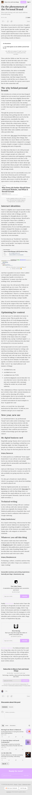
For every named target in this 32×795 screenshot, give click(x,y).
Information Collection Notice (15, 685)
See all (4, 763)
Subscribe (23, 2)
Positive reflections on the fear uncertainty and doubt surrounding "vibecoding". (12, 755)
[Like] (2, 737)
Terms (19, 784)
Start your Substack (12, 788)
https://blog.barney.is (8, 557)
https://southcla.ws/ (8, 519)
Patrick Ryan (9, 603)
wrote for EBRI (16, 100)
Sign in (29, 2)
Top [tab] (3, 725)
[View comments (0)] (7, 21)
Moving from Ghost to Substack (11, 730)
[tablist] (7, 706)
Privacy (15, 784)
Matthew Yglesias (7, 648)
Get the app (23, 788)
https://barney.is (7, 453)
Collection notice (26, 784)
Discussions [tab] (12, 725)
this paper (14, 135)
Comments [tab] (4, 707)
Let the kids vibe (6, 753)
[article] (16, 733)
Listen (28, 17)
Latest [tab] (6, 725)
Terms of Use (23, 684)
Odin (18, 608)
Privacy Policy (27, 685)
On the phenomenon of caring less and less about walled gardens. (12, 732)
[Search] (29, 725)
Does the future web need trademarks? (10, 741)
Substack (8, 792)
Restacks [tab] (11, 707)
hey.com (25, 489)
